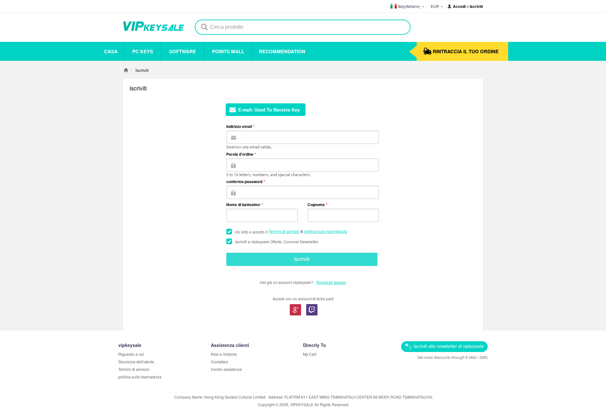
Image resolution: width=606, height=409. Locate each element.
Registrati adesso (331, 282)
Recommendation (282, 51)
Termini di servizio (284, 231)
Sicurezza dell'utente (136, 361)
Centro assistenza (226, 369)
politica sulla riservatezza (325, 231)
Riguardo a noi (131, 354)
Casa (111, 51)
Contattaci (219, 361)
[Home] (126, 70)
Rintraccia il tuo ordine (466, 51)
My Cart (309, 354)
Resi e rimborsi (224, 354)
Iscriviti (302, 258)
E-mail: (269, 110)
